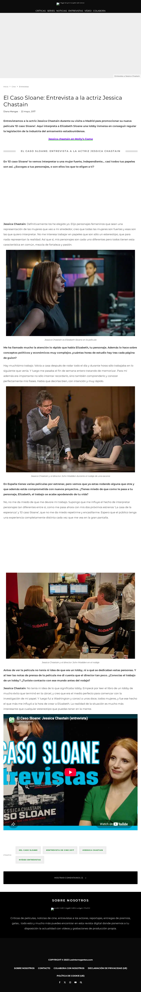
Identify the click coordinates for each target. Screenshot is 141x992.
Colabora (99, 10)
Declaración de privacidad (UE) (107, 968)
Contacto (44, 968)
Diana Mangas (10, 111)
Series (51, 10)
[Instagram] (70, 982)
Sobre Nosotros (24, 968)
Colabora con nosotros (69, 968)
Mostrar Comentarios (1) (68, 878)
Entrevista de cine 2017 (60, 850)
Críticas (41, 10)
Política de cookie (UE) (70, 975)
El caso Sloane (28, 850)
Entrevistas (75, 10)
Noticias (61, 10)
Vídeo (88, 10)
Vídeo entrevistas (30, 860)
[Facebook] (59, 982)
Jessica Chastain (93, 850)
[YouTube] (75, 982)
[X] (65, 982)
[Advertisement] (70, 196)
